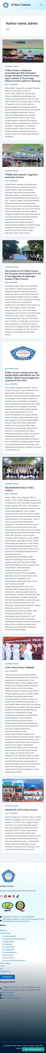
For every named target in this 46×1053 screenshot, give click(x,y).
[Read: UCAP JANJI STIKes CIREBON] (22, 648)
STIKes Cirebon (21, 4)
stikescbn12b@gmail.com (12, 998)
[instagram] (2, 896)
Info (1, 969)
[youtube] (10, 896)
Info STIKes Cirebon (12, 66)
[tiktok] (18, 896)
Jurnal (2, 966)
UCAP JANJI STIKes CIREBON (19, 667)
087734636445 (8, 993)
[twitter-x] (14, 896)
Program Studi (5, 933)
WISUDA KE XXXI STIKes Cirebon (21, 810)
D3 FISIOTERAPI (8, 947)
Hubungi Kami (5, 971)
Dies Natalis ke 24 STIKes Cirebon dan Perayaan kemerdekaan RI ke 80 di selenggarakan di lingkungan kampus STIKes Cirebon (23, 275)
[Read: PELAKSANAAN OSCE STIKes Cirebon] (22, 468)
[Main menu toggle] (41, 4)
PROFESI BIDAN (8, 958)
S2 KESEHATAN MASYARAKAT (14, 961)
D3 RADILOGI (7, 944)
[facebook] (6, 896)
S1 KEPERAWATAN (9, 936)
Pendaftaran (7, 977)
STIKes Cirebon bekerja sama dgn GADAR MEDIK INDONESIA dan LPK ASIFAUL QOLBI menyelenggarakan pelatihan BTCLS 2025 (22, 376)
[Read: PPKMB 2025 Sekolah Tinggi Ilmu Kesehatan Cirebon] (22, 155)
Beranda (3, 930)
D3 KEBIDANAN (8, 950)
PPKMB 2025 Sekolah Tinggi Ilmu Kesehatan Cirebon (21, 176)
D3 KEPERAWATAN (9, 953)
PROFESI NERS (8, 955)
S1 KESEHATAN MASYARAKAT (13, 939)
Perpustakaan (5, 963)
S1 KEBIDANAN (8, 942)
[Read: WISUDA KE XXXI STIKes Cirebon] (22, 790)
